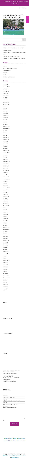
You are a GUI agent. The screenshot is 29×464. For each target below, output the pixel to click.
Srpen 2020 (5, 236)
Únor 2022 (5, 198)
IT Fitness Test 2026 (7, 50)
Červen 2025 (5, 113)
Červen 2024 (6, 137)
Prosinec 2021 (6, 203)
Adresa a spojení (8, 357)
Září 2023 (5, 157)
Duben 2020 (5, 242)
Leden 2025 (5, 124)
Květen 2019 (5, 264)
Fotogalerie (5, 72)
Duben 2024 (5, 141)
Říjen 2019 (5, 256)
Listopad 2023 (6, 152)
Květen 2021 (5, 216)
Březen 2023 (6, 170)
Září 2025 (5, 108)
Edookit (6, 346)
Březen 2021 (5, 220)
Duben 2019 (5, 267)
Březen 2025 (6, 119)
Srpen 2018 (5, 284)
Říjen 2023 (5, 154)
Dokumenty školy (8, 314)
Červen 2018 (5, 286)
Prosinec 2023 (6, 150)
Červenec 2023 (6, 161)
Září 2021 (5, 209)
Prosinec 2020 (6, 227)
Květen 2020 (6, 240)
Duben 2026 (5, 93)
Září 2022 (5, 183)
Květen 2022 (6, 192)
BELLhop (6, 348)
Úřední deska (7, 310)
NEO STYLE (5, 455)
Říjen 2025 (5, 106)
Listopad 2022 (6, 179)
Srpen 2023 (5, 159)
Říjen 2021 (5, 207)
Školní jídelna (7, 343)
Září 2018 (5, 282)
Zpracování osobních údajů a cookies (12, 328)
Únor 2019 (5, 271)
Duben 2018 (5, 291)
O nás (5, 306)
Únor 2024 (5, 146)
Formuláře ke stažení (9, 337)
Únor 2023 (5, 172)
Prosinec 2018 (6, 275)
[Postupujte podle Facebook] (4, 385)
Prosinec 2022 (6, 176)
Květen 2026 (6, 91)
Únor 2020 (5, 247)
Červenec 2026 (6, 86)
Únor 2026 (5, 97)
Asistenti (6, 363)
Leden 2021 (5, 225)
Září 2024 (5, 133)
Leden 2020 (5, 249)
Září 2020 (5, 234)
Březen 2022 (6, 196)
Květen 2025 (6, 115)
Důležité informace (7, 70)
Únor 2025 (5, 122)
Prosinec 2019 (6, 251)
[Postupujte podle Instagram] (7, 385)
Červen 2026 (6, 89)
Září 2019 (5, 258)
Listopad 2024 (6, 128)
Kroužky (6, 339)
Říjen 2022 (5, 181)
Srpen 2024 (5, 135)
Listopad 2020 (6, 229)
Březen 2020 (6, 245)
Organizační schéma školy (10, 308)
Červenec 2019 (6, 260)
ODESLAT (14, 424)
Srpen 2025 (5, 111)
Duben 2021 (5, 218)
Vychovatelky (7, 361)
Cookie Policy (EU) (15, 457)
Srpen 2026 (5, 84)
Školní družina (7, 341)
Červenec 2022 (6, 187)
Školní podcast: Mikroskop (9, 77)
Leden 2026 (5, 100)
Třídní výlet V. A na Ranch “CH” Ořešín (11, 56)
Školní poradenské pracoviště (10, 312)
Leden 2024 (5, 148)
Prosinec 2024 (6, 126)
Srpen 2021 (5, 212)
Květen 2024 (6, 139)
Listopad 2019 (6, 253)
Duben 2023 (5, 168)
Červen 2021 (5, 214)
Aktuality (5, 66)
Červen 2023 (6, 163)
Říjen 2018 (5, 280)
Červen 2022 (6, 190)
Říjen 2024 (5, 130)
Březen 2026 (6, 95)
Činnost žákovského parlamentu (10, 68)
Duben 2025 (5, 117)
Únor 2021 (5, 223)
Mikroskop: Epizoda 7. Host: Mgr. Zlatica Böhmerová (14, 58)
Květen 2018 (5, 288)
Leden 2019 (5, 273)
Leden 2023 (5, 174)
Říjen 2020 (5, 231)
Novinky (4, 74)
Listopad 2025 (6, 104)
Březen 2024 (6, 144)
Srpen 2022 (5, 185)
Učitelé (5, 359)
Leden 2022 (5, 201)
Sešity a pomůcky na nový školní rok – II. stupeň (13, 48)
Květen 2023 (6, 165)
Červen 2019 (5, 262)
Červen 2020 (6, 238)
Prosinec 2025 (6, 102)
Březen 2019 (5, 269)
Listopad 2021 (6, 205)
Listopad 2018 (6, 277)
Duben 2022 (5, 194)
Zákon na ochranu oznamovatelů (11, 326)
